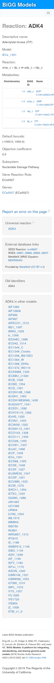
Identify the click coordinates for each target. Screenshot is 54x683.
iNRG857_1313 (18, 534)
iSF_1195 (14, 559)
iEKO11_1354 (17, 489)
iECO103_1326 (18, 432)
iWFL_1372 (15, 587)
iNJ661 (12, 530)
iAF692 (13, 315)
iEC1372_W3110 (19, 368)
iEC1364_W (16, 359)
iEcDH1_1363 (17, 396)
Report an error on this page (25, 211)
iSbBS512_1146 (19, 546)
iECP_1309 (15, 453)
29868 (28, 253)
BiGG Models (19, 4)
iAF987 (13, 319)
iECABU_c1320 (18, 376)
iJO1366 (13, 506)
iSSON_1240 (16, 571)
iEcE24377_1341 (19, 404)
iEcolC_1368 (16, 449)
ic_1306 (13, 335)
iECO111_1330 (18, 437)
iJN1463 (13, 502)
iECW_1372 (16, 485)
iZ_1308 (13, 607)
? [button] (49, 211)
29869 (36, 253)
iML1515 (14, 518)
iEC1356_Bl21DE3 (20, 355)
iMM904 (13, 522)
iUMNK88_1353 (18, 579)
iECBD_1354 (16, 384)
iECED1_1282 (17, 408)
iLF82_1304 (16, 514)
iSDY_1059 (15, 554)
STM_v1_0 (15, 611)
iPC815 (13, 538)
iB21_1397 (15, 327)
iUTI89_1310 (16, 583)
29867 (20, 253)
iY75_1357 (15, 591)
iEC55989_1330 (18, 372)
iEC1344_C (15, 347)
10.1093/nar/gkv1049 (36, 657)
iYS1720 (13, 599)
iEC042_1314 (17, 343)
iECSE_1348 (16, 465)
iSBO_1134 (15, 550)
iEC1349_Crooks (19, 351)
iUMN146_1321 (18, 575)
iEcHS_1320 (16, 416)
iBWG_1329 (16, 331)
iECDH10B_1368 (19, 392)
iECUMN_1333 (18, 481)
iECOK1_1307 (17, 445)
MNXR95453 (15, 260)
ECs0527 (8, 192)
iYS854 (13, 603)
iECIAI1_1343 (17, 420)
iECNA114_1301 (19, 428)
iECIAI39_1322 (18, 424)
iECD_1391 (15, 388)
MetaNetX (24, 267)
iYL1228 (13, 595)
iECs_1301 (9, 55)
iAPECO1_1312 (18, 323)
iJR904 (12, 510)
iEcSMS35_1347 (19, 473)
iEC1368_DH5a (18, 363)
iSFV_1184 (15, 563)
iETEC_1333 (16, 493)
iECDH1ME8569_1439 (23, 400)
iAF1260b (14, 311)
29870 (44, 253)
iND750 (13, 526)
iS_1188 (13, 542)
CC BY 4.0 (38, 267)
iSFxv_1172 (16, 567)
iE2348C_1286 (18, 339)
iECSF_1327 (16, 469)
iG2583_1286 (17, 498)
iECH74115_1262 (20, 412)
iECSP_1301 (16, 477)
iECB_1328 (15, 380)
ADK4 (12, 228)
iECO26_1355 (17, 441)
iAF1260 (13, 307)
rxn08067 (32, 249)
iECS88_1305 (17, 461)
